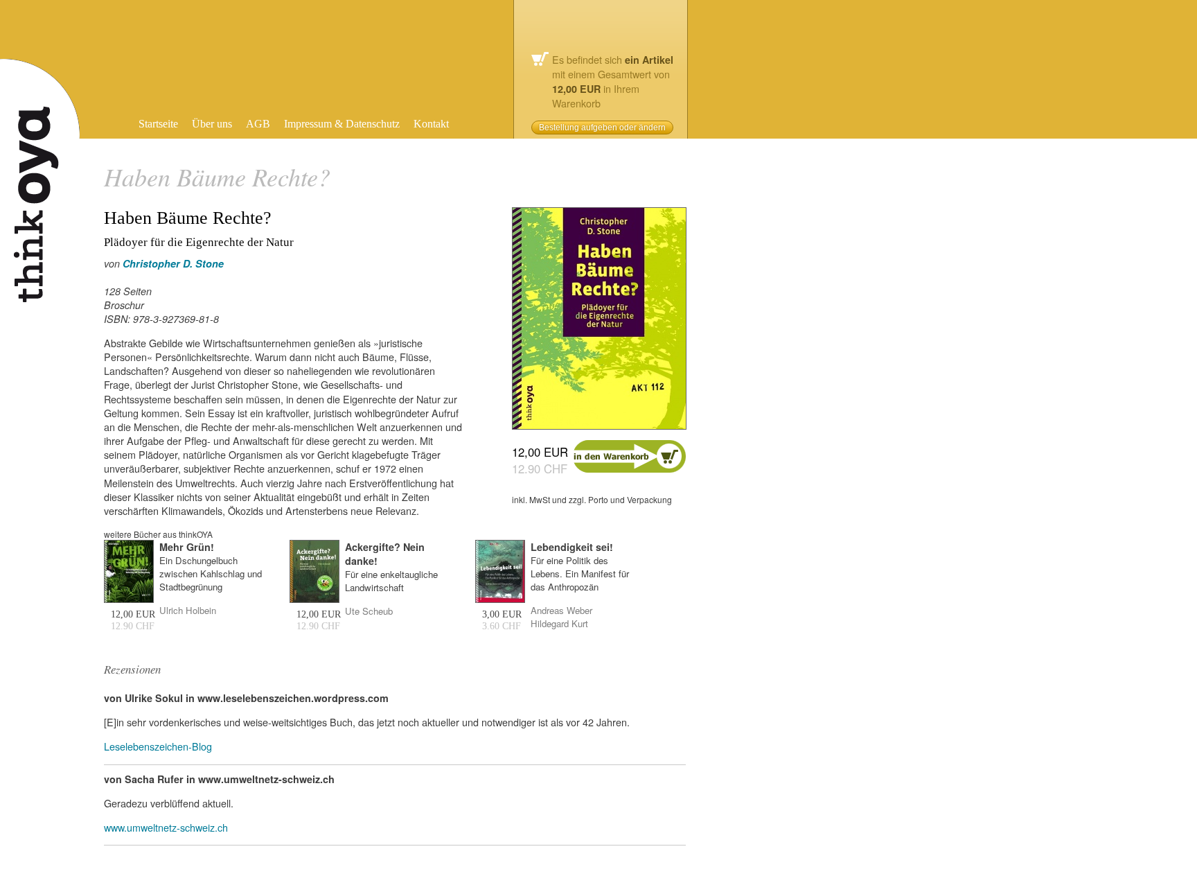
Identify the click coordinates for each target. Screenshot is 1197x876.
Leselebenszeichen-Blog (158, 746)
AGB (258, 124)
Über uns (212, 124)
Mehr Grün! (186, 547)
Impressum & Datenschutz (342, 124)
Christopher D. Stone (173, 263)
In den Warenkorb (630, 456)
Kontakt (431, 124)
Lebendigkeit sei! (572, 547)
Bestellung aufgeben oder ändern (602, 127)
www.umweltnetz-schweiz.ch (166, 827)
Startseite (158, 124)
